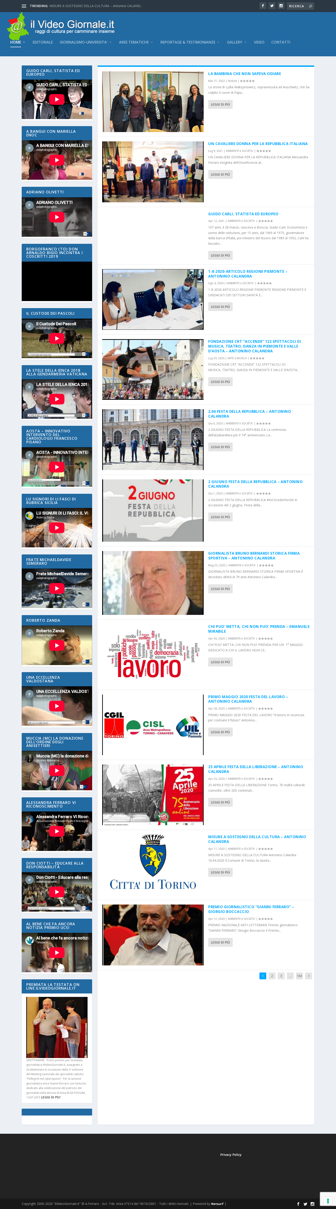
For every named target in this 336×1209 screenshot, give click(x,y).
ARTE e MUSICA (237, 358)
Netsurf (217, 1204)
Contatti (280, 42)
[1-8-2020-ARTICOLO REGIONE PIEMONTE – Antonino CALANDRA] (153, 299)
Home (15, 42)
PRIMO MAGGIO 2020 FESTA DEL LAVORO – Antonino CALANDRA (248, 699)
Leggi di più (220, 104)
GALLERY (234, 42)
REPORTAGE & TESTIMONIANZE (187, 42)
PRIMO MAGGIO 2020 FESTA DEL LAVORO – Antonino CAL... (95, 6)
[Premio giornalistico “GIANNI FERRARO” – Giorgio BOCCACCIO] (153, 935)
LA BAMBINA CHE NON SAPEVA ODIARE (244, 73)
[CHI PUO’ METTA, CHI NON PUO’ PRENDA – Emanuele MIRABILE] (153, 654)
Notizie (232, 81)
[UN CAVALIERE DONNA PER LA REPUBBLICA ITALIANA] (153, 171)
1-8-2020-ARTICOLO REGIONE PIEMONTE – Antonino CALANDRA (247, 274)
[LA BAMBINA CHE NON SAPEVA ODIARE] (153, 101)
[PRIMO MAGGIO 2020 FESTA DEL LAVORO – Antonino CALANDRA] (153, 724)
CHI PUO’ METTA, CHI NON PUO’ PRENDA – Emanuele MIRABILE (258, 629)
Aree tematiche (134, 42)
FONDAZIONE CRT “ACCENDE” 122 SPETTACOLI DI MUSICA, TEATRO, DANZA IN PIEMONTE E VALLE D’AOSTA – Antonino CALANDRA (254, 346)
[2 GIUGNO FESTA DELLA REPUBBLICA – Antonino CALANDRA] (153, 510)
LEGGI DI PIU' (51, 1097)
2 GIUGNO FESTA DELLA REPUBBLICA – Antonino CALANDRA (255, 484)
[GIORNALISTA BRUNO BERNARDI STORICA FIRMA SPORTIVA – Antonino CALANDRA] (153, 583)
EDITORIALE (43, 42)
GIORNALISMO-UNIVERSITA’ (83, 42)
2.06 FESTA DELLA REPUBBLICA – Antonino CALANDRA (249, 414)
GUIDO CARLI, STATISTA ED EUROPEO (243, 213)
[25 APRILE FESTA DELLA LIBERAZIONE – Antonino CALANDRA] (153, 794)
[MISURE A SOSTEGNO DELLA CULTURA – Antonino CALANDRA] (153, 865)
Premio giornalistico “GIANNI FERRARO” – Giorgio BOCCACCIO (251, 909)
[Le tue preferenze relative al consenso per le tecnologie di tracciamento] (328, 1201)
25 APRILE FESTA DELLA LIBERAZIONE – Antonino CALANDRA (255, 769)
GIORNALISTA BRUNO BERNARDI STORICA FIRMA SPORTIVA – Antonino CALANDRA (254, 556)
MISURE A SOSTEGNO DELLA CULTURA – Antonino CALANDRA (257, 839)
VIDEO (259, 42)
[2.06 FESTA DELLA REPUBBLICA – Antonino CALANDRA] (153, 439)
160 (299, 976)
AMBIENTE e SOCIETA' (239, 151)
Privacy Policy (231, 1154)
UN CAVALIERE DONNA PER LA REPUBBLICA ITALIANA (258, 143)
